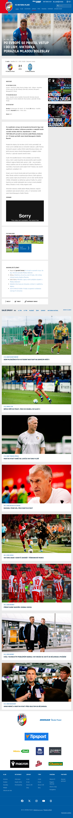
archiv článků (67, 310)
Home (17, 9)
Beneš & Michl (48, 810)
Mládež (5, 788)
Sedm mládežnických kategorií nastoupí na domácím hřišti (27, 359)
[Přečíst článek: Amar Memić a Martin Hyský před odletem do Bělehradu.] (36, 682)
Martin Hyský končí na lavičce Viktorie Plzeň (21, 459)
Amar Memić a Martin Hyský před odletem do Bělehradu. (25, 706)
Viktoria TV (52, 779)
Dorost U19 (29, 785)
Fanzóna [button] (44, 9)
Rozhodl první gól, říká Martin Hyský (18, 508)
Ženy (27, 788)
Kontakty (5, 785)
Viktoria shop (53, 787)
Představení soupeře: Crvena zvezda (18, 607)
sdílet (9, 301)
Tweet (19, 301)
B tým (28, 782)
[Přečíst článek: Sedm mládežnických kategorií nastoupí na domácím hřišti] (36, 335)
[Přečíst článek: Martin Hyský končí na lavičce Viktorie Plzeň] (36, 434)
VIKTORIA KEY (47, 2)
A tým (27, 779)
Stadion (5, 782)
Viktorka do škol (7, 790)
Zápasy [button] (34, 9)
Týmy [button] (38, 9)
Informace (17, 779)
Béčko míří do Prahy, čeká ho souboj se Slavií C (22, 409)
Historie (5, 779)
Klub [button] (21, 9)
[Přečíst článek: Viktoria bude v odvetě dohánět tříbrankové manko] (36, 533)
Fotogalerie (53, 789)
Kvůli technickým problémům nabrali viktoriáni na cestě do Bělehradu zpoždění (35, 657)
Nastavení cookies (66, 813)
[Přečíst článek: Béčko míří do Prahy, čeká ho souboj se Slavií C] (36, 385)
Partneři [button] (50, 9)
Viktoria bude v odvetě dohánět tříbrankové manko (24, 558)
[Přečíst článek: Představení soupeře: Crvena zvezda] (36, 583)
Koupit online (18, 782)
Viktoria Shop (58, 9)
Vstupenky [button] (27, 9)
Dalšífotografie (23, 248)
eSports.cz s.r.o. (38, 810)
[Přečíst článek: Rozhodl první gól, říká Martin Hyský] (36, 484)
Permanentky (18, 785)
